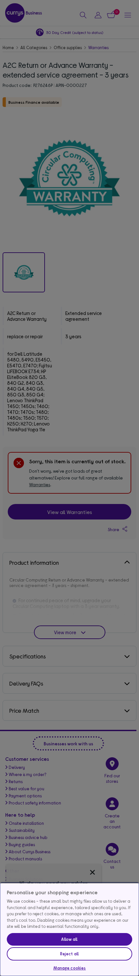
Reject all (69, 953)
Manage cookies (69, 968)
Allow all (69, 939)
